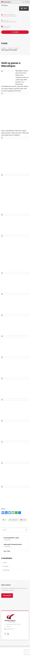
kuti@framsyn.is (10, 629)
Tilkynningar (6, 570)
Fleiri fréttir (7, 551)
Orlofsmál (5, 566)
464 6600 (16, 32)
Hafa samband (7, 595)
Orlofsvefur (7, 2)
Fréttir (24, 519)
